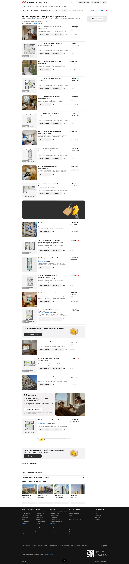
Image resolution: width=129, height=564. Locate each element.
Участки (37, 533)
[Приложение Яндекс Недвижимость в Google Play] (101, 555)
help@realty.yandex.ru (48, 554)
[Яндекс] (104, 561)
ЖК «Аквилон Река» (42, 82)
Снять (51, 529)
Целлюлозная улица (57, 343)
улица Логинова (41, 421)
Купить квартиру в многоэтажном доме (77, 531)
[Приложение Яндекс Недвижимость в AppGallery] (103, 555)
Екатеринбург (25, 517)
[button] (75, 2)
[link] (104, 2)
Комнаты (37, 529)
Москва (23, 511)
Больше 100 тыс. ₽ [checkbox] (29, 215)
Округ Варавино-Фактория (56, 521)
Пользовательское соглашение (56, 545)
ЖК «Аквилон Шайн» (42, 361)
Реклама (34, 545)
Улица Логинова (39, 517)
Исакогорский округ (54, 513)
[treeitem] (26, 6)
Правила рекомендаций (69, 545)
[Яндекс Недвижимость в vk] (101, 545)
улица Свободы (41, 259)
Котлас (96, 513)
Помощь (78, 545)
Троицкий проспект (42, 185)
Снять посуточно (54, 531)
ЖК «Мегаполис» (42, 261)
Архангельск (41, 150)
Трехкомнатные (25, 536)
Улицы (70, 517)
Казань (23, 519)
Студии (23, 534)
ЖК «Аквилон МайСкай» (43, 117)
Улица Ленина (38, 515)
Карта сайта (84, 545)
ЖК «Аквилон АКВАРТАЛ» (44, 47)
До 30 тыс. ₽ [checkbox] (28, 212)
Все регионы (71, 511)
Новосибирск (25, 515)
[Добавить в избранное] (66, 34)
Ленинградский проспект (43, 45)
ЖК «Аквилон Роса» (42, 243)
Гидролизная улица (42, 28)
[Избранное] (72, 2)
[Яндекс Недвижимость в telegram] (106, 545)
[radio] (44, 439)
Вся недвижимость (26, 545)
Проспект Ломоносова (40, 521)
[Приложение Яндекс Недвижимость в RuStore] (105, 555)
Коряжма (97, 511)
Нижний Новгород (26, 521)
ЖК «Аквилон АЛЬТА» (43, 423)
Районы (70, 515)
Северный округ (53, 517)
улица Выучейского (42, 224)
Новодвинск (97, 517)
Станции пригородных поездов (75, 519)
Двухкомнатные (25, 533)
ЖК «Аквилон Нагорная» (43, 312)
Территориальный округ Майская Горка (58, 511)
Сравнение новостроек (74, 513)
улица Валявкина (42, 80)
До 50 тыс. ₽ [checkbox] (37, 212)
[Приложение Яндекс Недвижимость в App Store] (99, 555)
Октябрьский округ (54, 515)
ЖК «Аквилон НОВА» (43, 152)
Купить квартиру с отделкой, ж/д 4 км (77, 534)
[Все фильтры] (23, 10)
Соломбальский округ (55, 519)
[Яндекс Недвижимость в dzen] (104, 545)
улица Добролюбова (57, 378)
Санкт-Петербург (26, 513)
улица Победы (41, 63)
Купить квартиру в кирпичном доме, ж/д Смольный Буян (81, 536)
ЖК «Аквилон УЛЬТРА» (43, 187)
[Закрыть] (106, 10)
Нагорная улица (41, 311)
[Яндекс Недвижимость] (29, 2)
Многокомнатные (26, 531)
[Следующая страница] (69, 439)
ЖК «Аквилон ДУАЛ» (43, 278)
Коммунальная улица (40, 511)
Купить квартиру (72, 529)
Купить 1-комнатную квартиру (75, 538)
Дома (36, 531)
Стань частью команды (42, 545)
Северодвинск (98, 515)
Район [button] (92, 10)
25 (65, 439)
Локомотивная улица (43, 295)
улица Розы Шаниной (43, 360)
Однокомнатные (25, 529)
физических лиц (33, 413)
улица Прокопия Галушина (44, 115)
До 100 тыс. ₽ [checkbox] (55, 212)
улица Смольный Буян (43, 98)
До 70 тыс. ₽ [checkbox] (46, 212)
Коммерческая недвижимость (42, 534)
